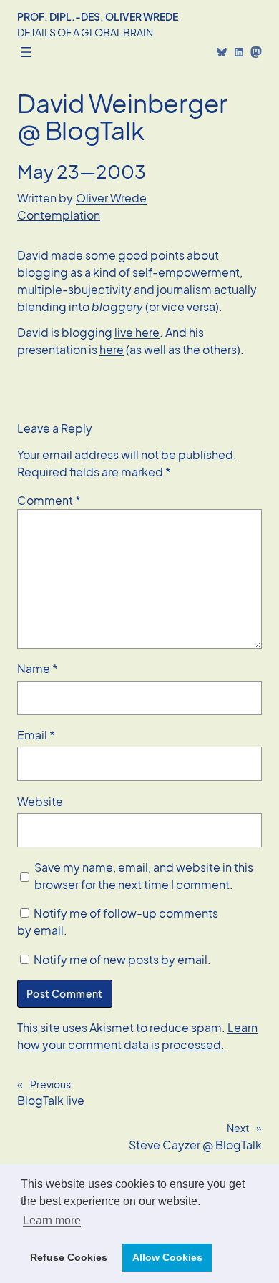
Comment (49, 500)
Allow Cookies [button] (167, 1257)
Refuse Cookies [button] (68, 1257)
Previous (50, 1084)
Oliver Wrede (111, 197)
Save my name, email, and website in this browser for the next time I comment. (143, 876)
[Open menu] (25, 52)
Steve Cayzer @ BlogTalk (195, 1144)
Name (37, 668)
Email (36, 734)
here (111, 349)
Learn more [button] (52, 1220)
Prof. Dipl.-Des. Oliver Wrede (97, 16)
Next (238, 1127)
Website (40, 801)
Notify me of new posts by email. (122, 959)
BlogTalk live (50, 1100)
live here (137, 332)
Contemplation (58, 214)
